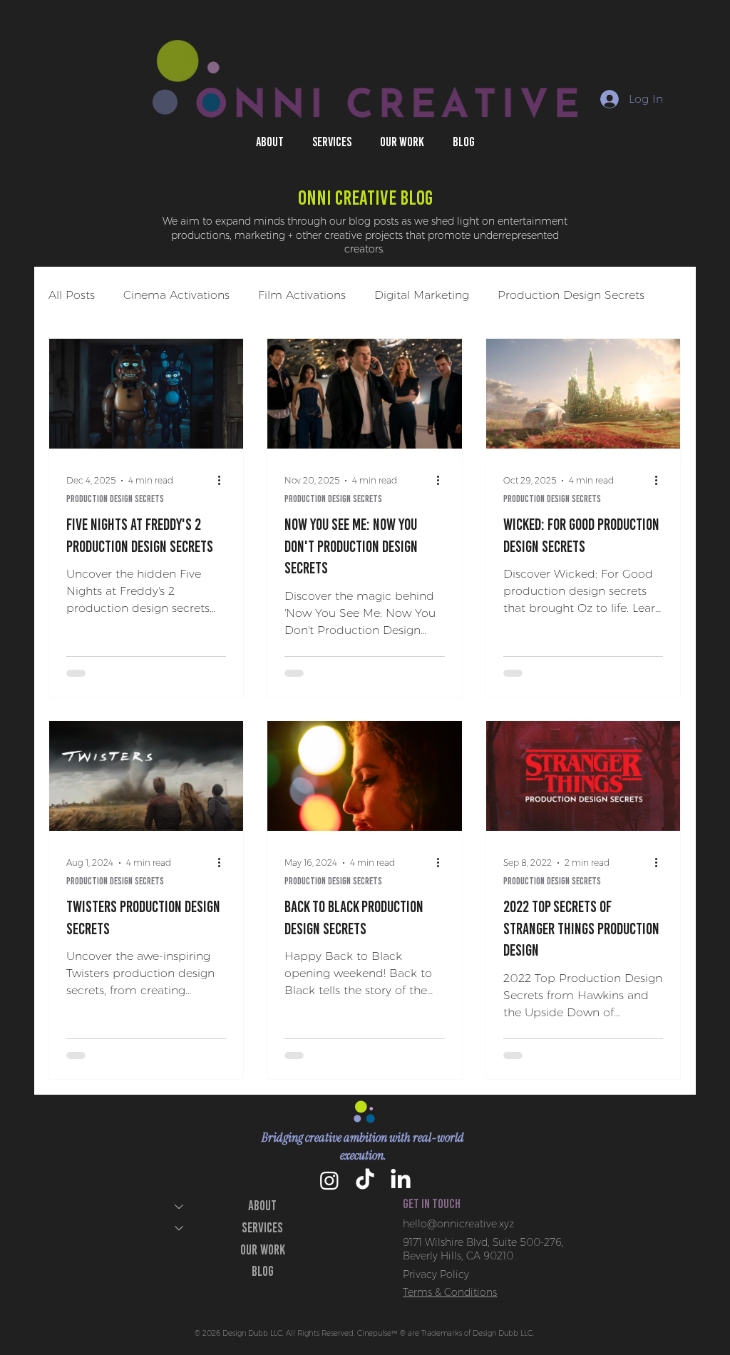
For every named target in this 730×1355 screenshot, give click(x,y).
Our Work (262, 1250)
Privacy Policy (436, 1274)
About (262, 1205)
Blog (263, 1271)
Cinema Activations (176, 295)
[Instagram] (329, 1180)
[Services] (178, 1228)
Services (262, 1228)
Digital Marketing (421, 295)
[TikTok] (365, 1180)
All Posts (71, 295)
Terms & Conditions (450, 1292)
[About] (178, 1206)
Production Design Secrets (571, 295)
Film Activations (302, 295)
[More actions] (223, 480)
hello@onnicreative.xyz (458, 1223)
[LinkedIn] (401, 1180)
